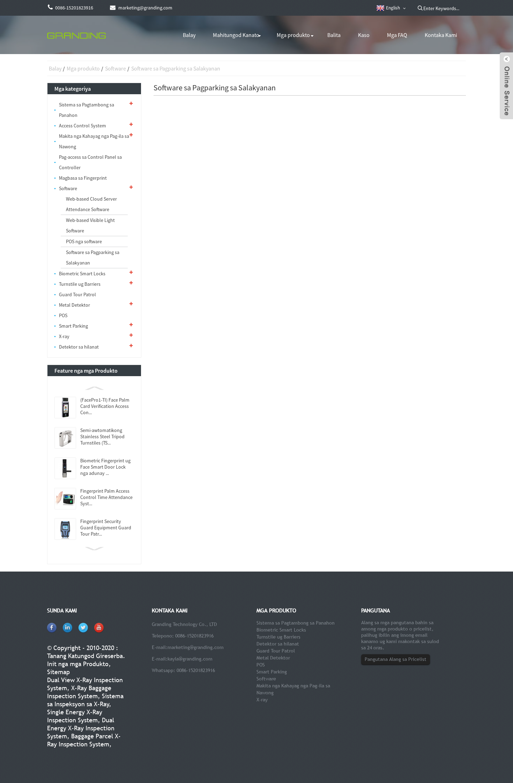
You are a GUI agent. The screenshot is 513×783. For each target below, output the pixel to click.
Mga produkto (293, 34)
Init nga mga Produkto (78, 664)
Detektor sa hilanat (79, 347)
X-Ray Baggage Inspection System (79, 692)
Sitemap (58, 672)
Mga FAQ (397, 34)
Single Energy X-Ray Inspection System (74, 716)
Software (115, 68)
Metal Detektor (74, 305)
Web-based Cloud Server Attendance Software (91, 204)
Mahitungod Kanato (236, 34)
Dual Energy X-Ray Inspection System (80, 728)
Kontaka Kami (441, 34)
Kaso (364, 34)
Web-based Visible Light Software (90, 225)
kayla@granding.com (190, 659)
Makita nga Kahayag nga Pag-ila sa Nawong (94, 141)
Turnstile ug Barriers (80, 284)
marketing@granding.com (196, 647)
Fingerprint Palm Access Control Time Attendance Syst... (106, 497)
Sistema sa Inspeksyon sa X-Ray (85, 700)
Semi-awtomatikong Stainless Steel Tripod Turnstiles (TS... (102, 436)
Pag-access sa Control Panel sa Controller (90, 162)
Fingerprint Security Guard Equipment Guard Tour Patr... (105, 527)
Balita (334, 34)
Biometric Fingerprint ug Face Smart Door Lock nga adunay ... (105, 466)
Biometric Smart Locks (82, 273)
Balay (189, 34)
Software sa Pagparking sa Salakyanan (175, 68)
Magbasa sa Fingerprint (83, 178)
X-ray (64, 336)
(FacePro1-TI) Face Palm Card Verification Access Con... (104, 406)
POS (63, 315)
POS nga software (84, 241)
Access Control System (82, 125)
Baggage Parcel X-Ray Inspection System (84, 740)
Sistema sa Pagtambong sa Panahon (86, 110)
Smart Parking (73, 326)
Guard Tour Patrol (77, 294)
